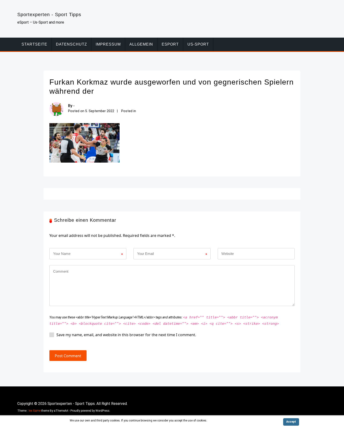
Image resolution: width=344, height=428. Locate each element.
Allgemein (141, 44)
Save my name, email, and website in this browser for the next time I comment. (126, 334)
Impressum (108, 44)
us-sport (198, 44)
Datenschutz (71, 44)
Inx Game (34, 410)
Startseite (34, 44)
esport (170, 44)
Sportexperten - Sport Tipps (49, 14)
